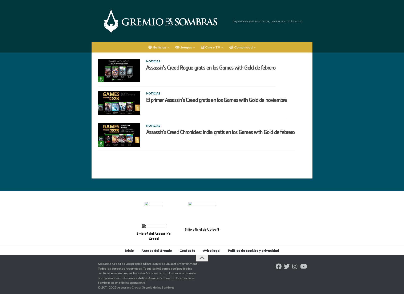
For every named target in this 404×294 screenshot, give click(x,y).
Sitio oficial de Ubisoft (202, 229)
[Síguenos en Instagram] (295, 266)
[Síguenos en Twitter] (287, 266)
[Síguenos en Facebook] (279, 266)
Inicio (129, 250)
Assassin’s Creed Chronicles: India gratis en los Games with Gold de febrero (220, 132)
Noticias (153, 61)
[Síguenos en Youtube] (303, 266)
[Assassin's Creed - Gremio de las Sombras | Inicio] (165, 21)
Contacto (187, 250)
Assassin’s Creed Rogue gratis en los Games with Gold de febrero (210, 67)
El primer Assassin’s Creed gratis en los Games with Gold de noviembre (216, 100)
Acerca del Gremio (156, 250)
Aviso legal (211, 250)
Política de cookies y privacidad (253, 250)
